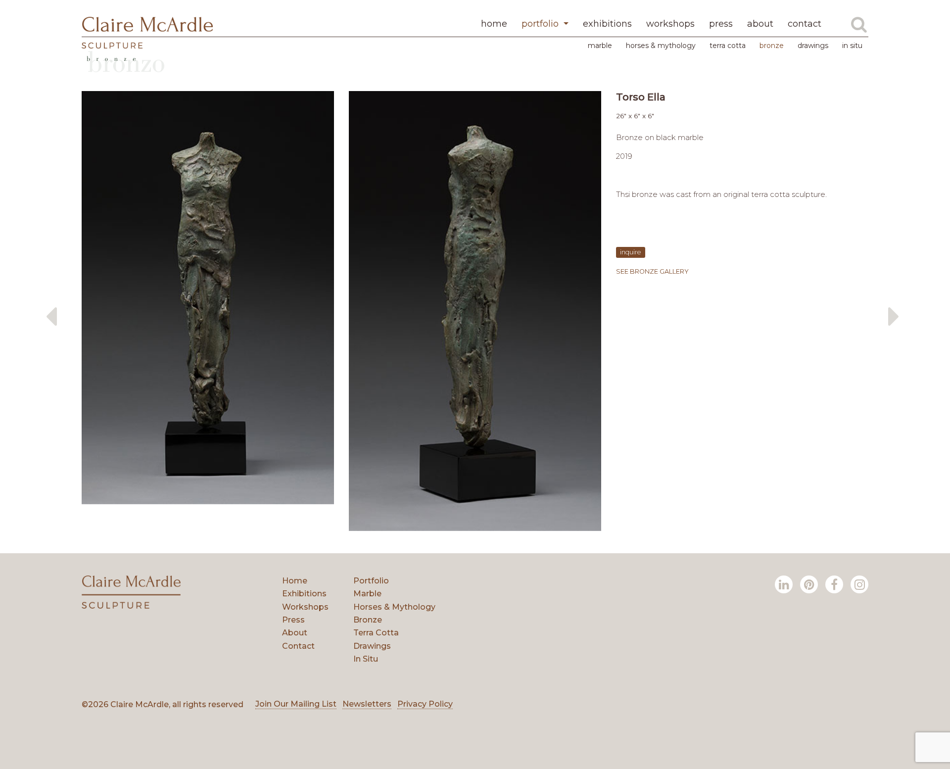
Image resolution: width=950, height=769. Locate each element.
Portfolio (371, 580)
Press (293, 620)
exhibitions (607, 23)
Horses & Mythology (661, 45)
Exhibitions (304, 593)
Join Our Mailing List (295, 704)
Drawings (813, 45)
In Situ (852, 45)
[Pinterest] (809, 584)
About (294, 632)
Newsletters (366, 704)
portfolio (541, 23)
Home (294, 580)
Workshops (305, 607)
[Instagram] (859, 584)
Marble (600, 45)
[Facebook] (834, 584)
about (760, 23)
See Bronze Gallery (652, 271)
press (721, 23)
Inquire (630, 252)
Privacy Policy (425, 704)
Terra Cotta (728, 45)
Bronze (772, 45)
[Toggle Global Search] (859, 24)
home (494, 23)
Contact (298, 646)
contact (804, 23)
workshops (670, 23)
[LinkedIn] (784, 584)
